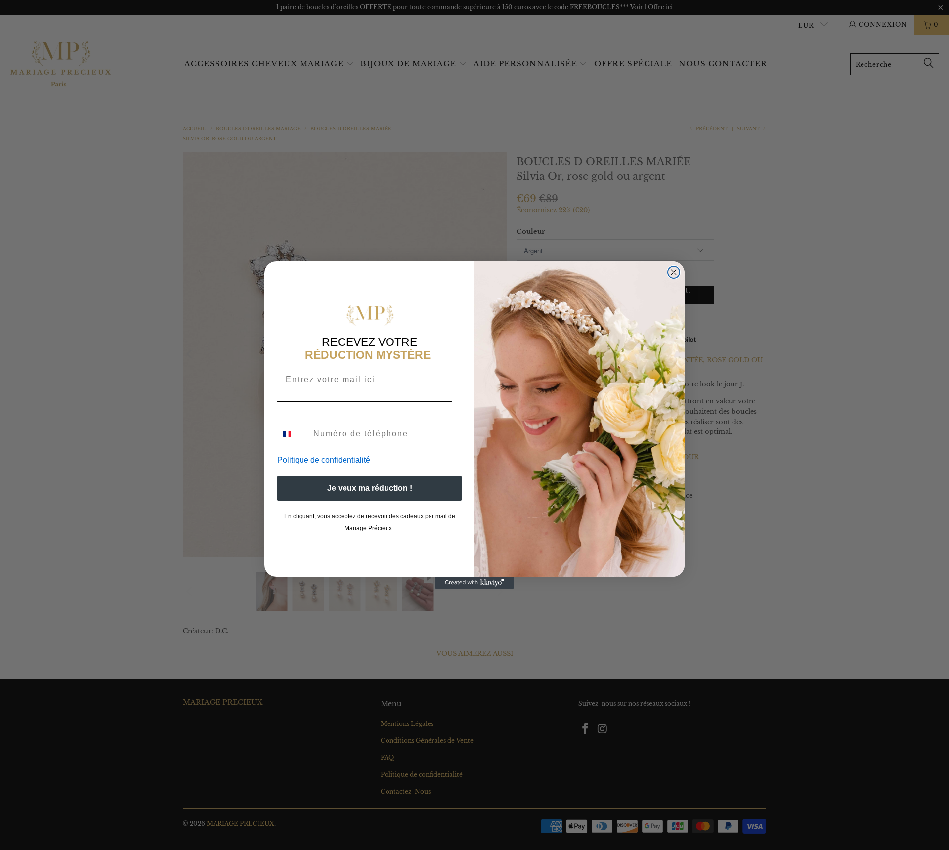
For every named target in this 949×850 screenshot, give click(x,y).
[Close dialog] (674, 272)
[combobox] (293, 434)
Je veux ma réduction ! (369, 488)
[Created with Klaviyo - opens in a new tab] (474, 583)
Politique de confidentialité (323, 460)
